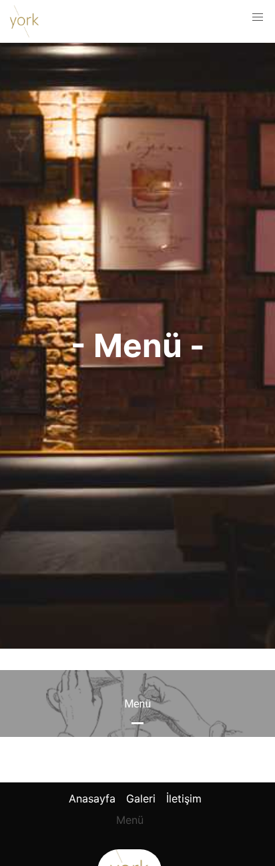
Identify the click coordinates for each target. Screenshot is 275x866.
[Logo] (24, 21)
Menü (130, 820)
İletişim (184, 798)
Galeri (141, 798)
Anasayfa (92, 798)
